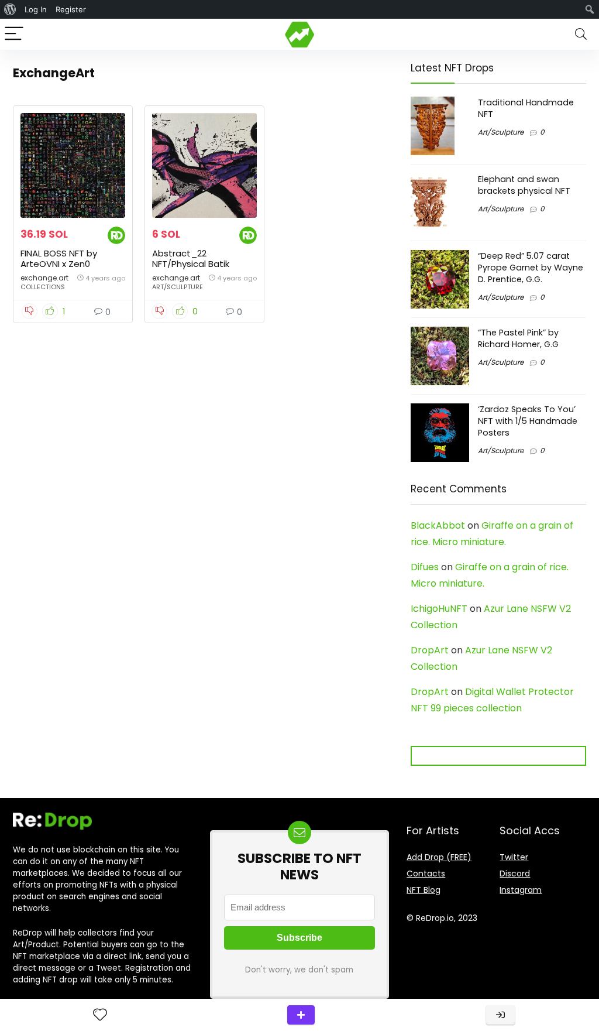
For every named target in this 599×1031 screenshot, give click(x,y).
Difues (425, 567)
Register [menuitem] (71, 9)
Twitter (514, 857)
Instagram (521, 890)
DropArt (430, 650)
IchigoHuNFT (439, 608)
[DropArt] (116, 234)
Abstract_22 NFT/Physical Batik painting (190, 263)
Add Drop (301, 1015)
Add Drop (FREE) (439, 857)
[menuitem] (10, 9)
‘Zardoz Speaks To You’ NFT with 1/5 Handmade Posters (527, 421)
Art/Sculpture (177, 287)
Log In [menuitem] (36, 9)
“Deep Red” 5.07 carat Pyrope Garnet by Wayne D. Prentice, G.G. (530, 267)
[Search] (581, 34)
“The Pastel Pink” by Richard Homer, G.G (518, 338)
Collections (42, 287)
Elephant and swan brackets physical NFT (524, 185)
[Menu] (14, 34)
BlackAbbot (438, 525)
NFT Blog (423, 890)
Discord (515, 873)
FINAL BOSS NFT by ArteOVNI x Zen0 (58, 258)
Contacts (426, 873)
